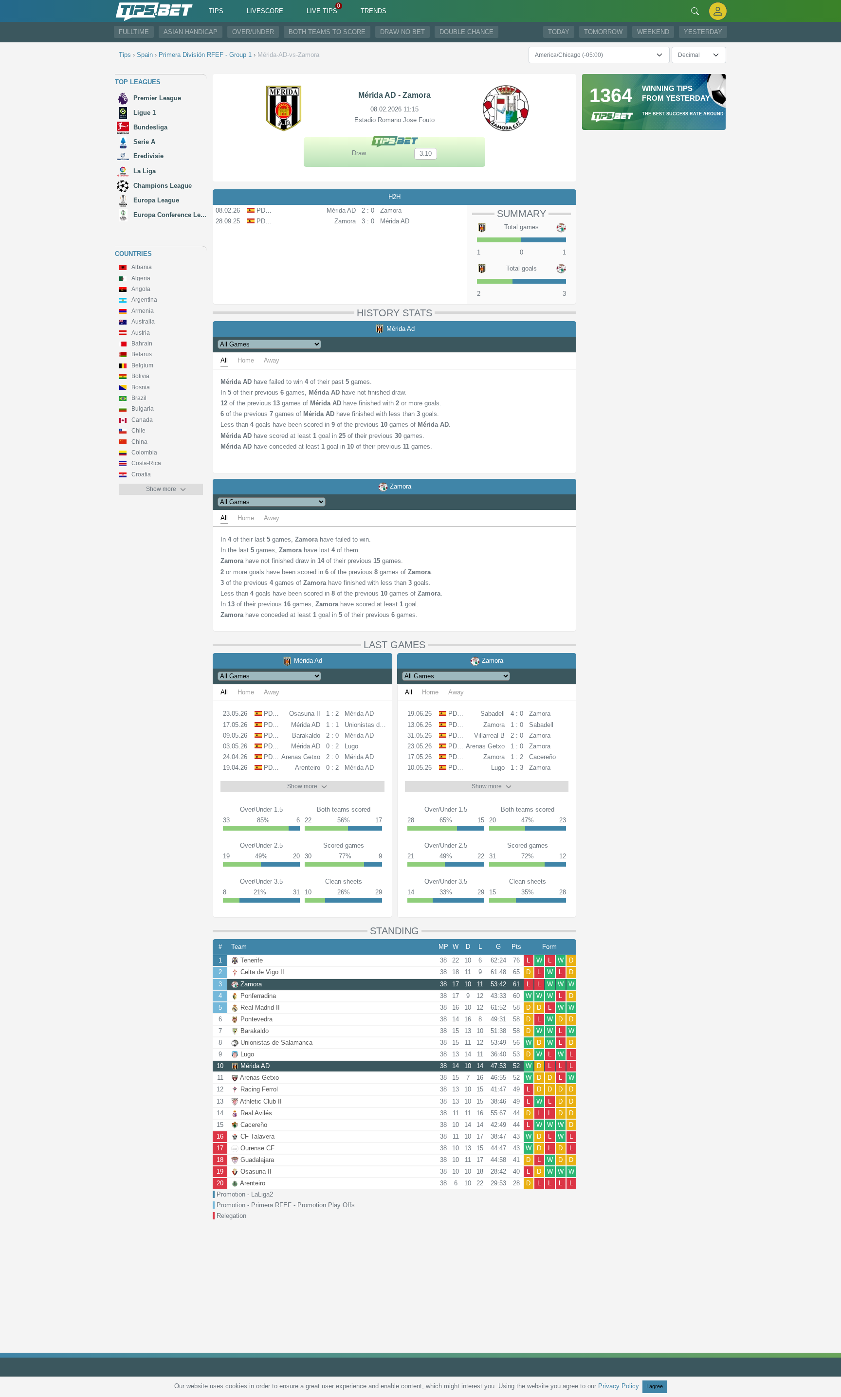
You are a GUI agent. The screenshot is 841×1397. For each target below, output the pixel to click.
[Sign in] (718, 11)
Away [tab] (271, 360)
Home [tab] (246, 360)
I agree (654, 1386)
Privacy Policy (618, 1386)
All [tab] (224, 360)
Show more (161, 489)
